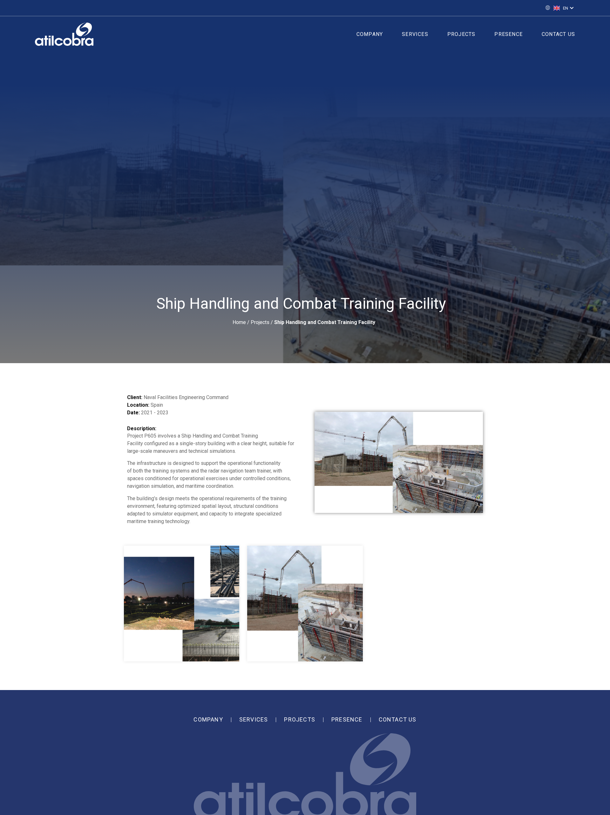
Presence (508, 34)
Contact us (558, 34)
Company (369, 34)
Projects (461, 34)
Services (415, 34)
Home (239, 322)
